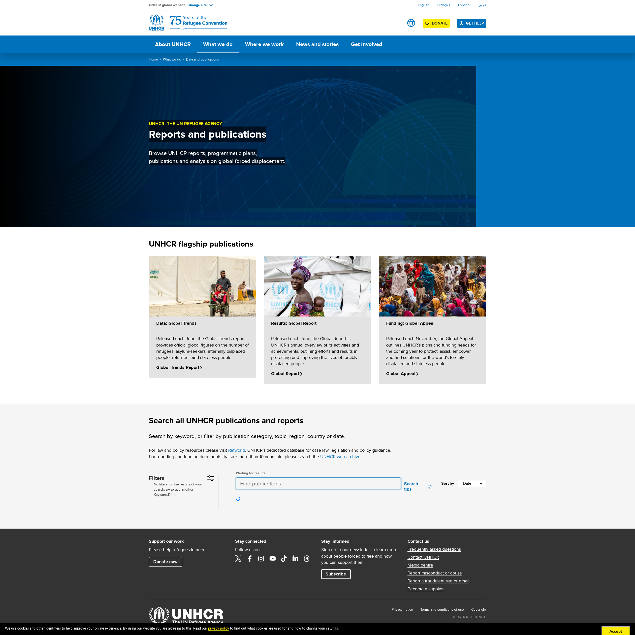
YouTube (272, 558)
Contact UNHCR (423, 557)
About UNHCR (173, 44)
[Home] (183, 22)
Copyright (478, 609)
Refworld (236, 450)
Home (153, 59)
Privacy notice (402, 609)
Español (464, 4)
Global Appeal (400, 373)
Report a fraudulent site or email (438, 581)
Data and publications (202, 59)
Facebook (250, 558)
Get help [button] (475, 23)
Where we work (264, 44)
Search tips (411, 486)
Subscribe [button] (336, 574)
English (423, 4)
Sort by (447, 483)
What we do (218, 44)
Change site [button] (197, 4)
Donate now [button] (165, 561)
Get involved (366, 44)
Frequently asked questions (434, 549)
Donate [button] (439, 23)
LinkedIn (295, 558)
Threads (307, 558)
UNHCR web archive (340, 456)
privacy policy (218, 628)
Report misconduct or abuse (435, 573)
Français (443, 4)
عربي (482, 4)
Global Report (285, 373)
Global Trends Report (177, 367)
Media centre (420, 565)
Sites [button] (411, 23)
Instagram (261, 558)
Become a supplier (426, 589)
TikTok (284, 558)
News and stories (317, 44)
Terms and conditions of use (442, 609)
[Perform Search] (394, 483)
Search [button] (395, 23)
